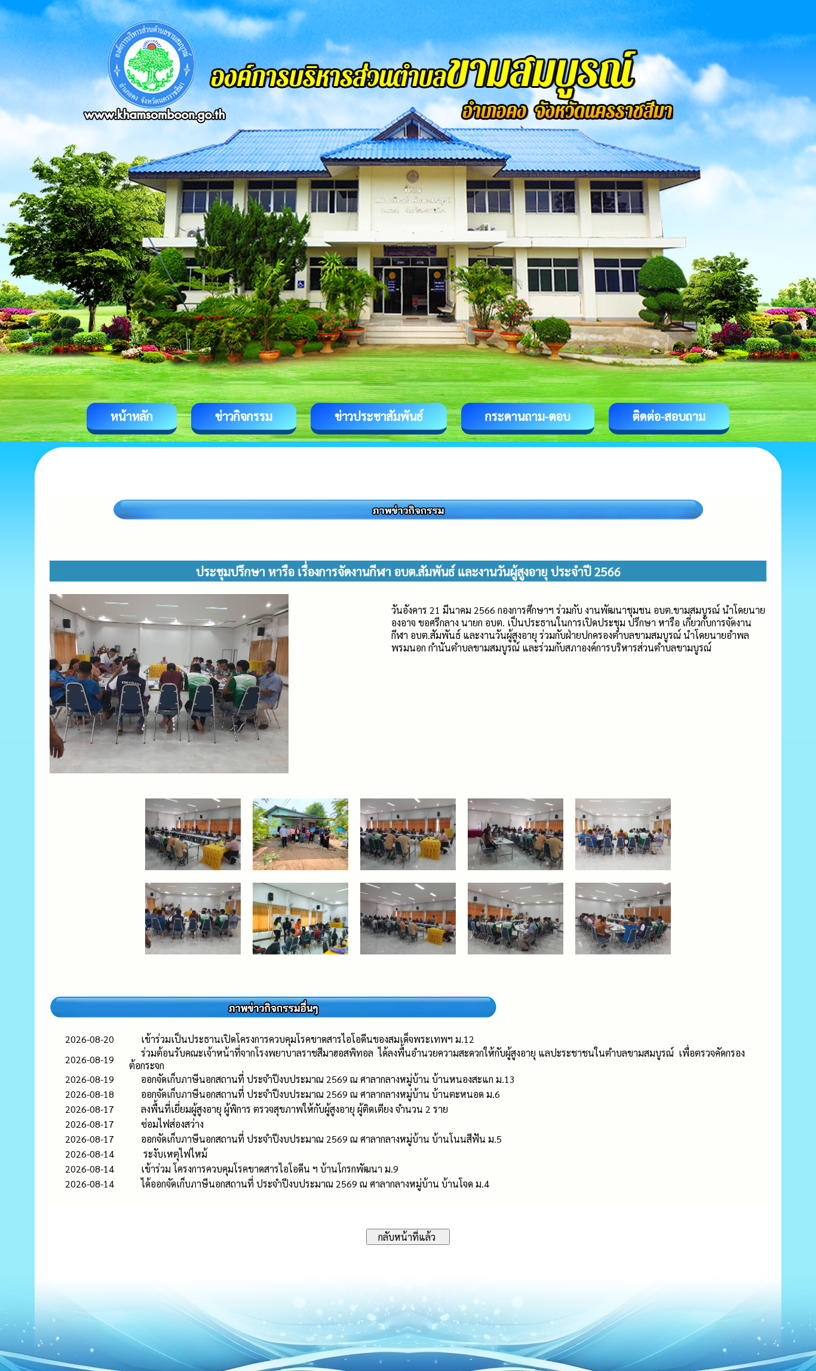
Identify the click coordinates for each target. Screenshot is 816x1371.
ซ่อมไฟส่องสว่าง (172, 1124)
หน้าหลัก (132, 416)
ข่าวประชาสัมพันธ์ (379, 416)
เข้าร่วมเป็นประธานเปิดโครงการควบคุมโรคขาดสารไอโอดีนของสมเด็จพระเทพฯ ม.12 (307, 1039)
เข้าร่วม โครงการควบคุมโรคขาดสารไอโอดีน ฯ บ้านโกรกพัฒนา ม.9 (269, 1168)
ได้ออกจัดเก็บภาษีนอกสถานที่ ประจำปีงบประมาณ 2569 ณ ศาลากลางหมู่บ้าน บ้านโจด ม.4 (315, 1183)
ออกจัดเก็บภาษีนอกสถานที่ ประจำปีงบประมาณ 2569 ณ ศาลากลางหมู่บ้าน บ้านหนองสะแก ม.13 (328, 1079)
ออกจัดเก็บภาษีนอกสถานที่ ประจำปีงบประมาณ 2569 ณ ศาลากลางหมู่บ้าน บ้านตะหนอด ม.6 (320, 1094)
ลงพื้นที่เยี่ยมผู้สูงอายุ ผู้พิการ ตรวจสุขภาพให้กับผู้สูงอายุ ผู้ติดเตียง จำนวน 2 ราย (294, 1109)
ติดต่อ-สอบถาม (669, 416)
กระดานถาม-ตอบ (527, 416)
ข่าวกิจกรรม (243, 416)
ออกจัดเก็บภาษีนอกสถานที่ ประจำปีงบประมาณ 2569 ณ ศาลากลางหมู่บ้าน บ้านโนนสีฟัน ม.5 (321, 1139)
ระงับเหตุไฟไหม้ (174, 1153)
